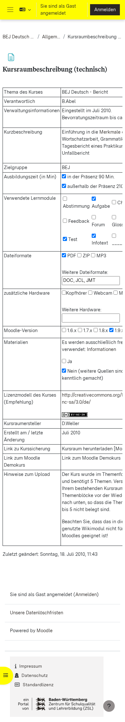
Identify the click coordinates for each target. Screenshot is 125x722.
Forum (98, 225)
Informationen (101, 349)
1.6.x (71, 330)
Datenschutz (34, 675)
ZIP (85, 256)
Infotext (100, 243)
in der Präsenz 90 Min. (90, 177)
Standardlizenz (38, 684)
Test (72, 239)
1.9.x (118, 330)
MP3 (100, 256)
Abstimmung (76, 206)
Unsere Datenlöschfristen (36, 613)
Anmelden (105, 9)
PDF (71, 256)
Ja (69, 361)
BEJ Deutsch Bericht (19, 37)
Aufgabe (101, 206)
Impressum (30, 666)
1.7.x (87, 330)
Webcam (102, 293)
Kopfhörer (76, 293)
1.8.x (103, 330)
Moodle (45, 630)
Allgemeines (51, 37)
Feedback (78, 221)
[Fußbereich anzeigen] (109, 706)
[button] (25, 9)
